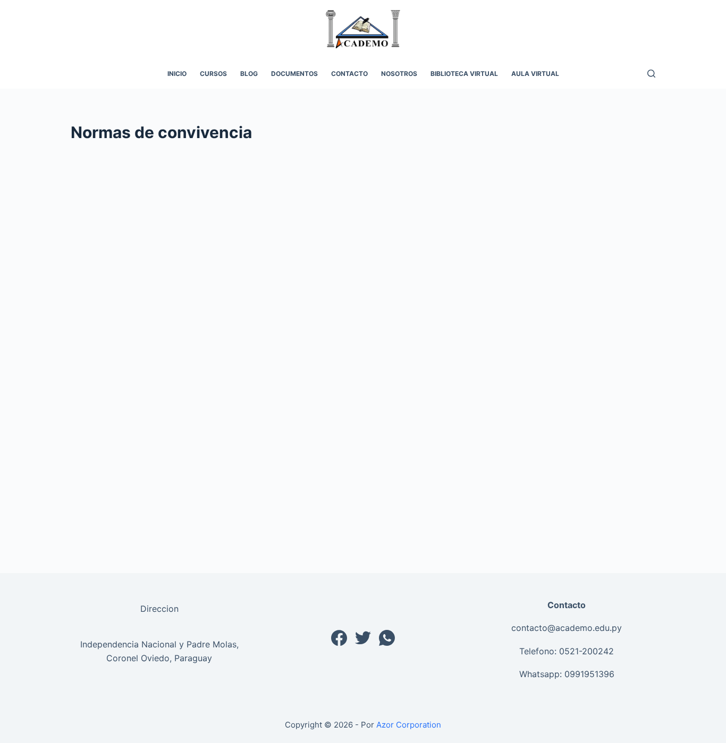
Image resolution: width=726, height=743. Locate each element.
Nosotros (399, 74)
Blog (249, 74)
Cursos (213, 74)
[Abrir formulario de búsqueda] (651, 74)
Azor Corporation (408, 725)
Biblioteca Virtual (464, 74)
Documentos (294, 74)
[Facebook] (339, 638)
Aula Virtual (535, 74)
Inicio (177, 74)
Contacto (349, 74)
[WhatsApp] (387, 638)
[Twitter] (363, 638)
